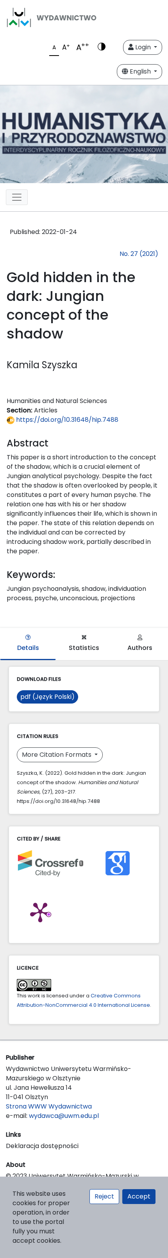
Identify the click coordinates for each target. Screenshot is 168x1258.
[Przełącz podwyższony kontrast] (101, 47)
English (140, 71)
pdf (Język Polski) (47, 696)
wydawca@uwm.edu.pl (64, 1115)
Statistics (84, 647)
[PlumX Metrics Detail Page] (40, 911)
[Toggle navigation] (17, 197)
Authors (139, 647)
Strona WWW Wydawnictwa (49, 1106)
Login (143, 47)
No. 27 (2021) (139, 253)
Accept (138, 1196)
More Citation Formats (57, 754)
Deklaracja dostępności (42, 1145)
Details (28, 647)
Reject (104, 1196)
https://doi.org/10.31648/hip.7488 (66, 419)
